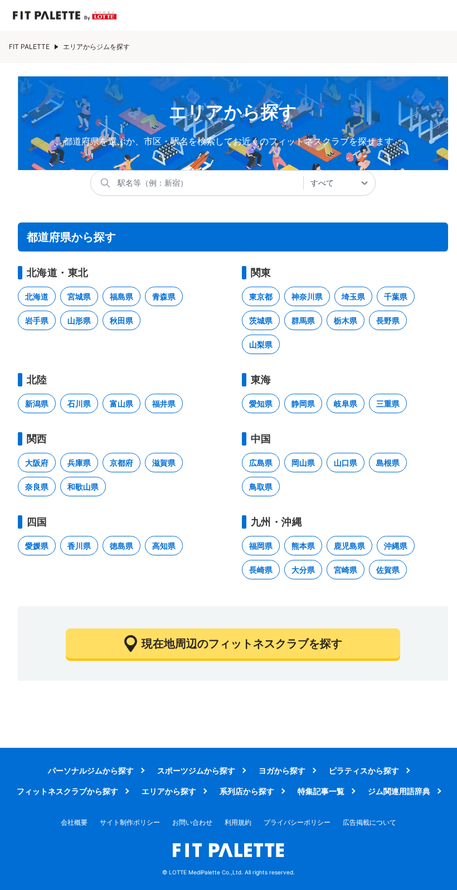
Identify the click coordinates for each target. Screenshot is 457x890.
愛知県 (261, 403)
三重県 (388, 403)
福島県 (121, 296)
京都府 (121, 462)
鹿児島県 (349, 545)
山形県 (79, 320)
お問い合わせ (192, 822)
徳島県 (121, 545)
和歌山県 (83, 486)
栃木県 (345, 320)
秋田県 (121, 320)
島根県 (388, 462)
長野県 (388, 320)
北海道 (36, 296)
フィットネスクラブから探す (67, 791)
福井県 (164, 403)
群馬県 (303, 320)
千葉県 (395, 296)
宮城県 (79, 296)
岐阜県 (345, 403)
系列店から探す (247, 791)
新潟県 (36, 403)
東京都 (261, 296)
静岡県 (303, 403)
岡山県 (303, 462)
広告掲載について (369, 822)
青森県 (164, 296)
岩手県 (36, 320)
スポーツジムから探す (196, 770)
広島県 (261, 462)
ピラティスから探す (364, 770)
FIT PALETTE (29, 46)
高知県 (164, 545)
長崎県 (261, 569)
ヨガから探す (282, 770)
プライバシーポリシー (297, 822)
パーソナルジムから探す (91, 770)
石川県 (79, 403)
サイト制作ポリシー (130, 822)
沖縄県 (395, 545)
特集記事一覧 (321, 791)
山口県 (345, 462)
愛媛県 (36, 545)
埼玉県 (353, 296)
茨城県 (261, 320)
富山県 (121, 403)
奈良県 (36, 486)
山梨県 (261, 344)
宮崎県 (345, 569)
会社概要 (74, 822)
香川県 (79, 545)
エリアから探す (169, 791)
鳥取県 (261, 486)
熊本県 (303, 545)
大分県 (303, 569)
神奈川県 (307, 296)
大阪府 (36, 462)
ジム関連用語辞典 (399, 791)
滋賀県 (164, 462)
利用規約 (238, 822)
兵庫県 (79, 462)
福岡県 (261, 545)
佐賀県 (388, 569)
